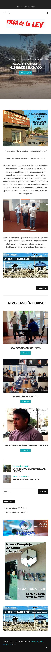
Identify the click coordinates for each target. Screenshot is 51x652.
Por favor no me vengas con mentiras (25, 59)
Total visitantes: (12, 512)
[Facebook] (47, 13)
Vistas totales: (12, 508)
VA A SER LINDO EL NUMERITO (25, 397)
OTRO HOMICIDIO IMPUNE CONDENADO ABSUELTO (25, 445)
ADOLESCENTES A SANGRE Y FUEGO (26, 348)
